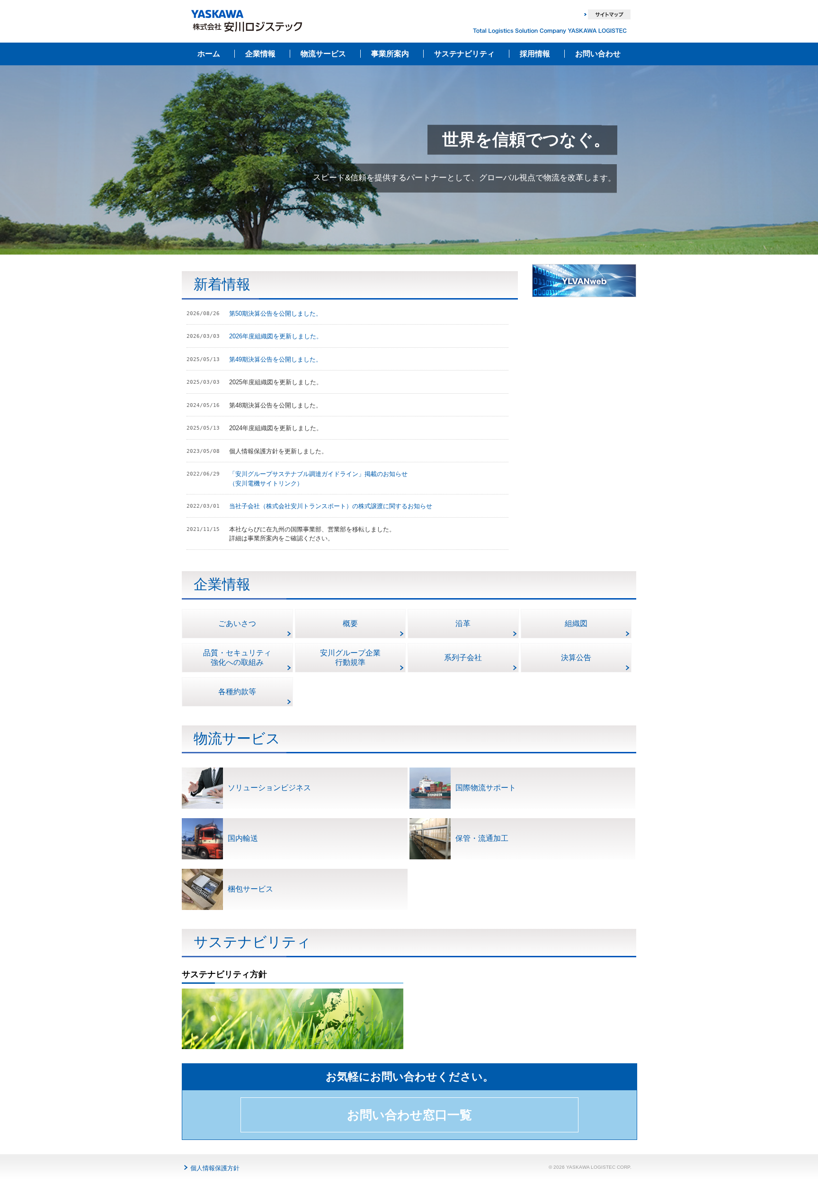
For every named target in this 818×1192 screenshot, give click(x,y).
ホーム (208, 54)
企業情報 (260, 54)
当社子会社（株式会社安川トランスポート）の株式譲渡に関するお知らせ (330, 506)
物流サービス (323, 54)
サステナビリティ (464, 54)
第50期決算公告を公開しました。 (275, 313)
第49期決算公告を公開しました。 (275, 359)
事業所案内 (390, 54)
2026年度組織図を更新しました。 (275, 336)
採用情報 (535, 54)
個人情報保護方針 (215, 1168)
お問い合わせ (598, 54)
